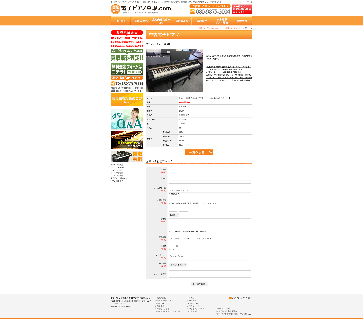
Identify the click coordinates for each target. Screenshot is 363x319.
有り (174, 256)
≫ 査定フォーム (193, 306)
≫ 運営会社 (191, 301)
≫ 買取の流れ (160, 298)
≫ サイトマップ (193, 311)
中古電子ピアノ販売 (230, 28)
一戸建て (208, 238)
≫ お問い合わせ (193, 303)
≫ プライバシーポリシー (196, 309)
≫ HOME (190, 298)
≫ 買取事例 (159, 306)
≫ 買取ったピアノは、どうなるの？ (169, 311)
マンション (188, 238)
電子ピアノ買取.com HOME (209, 28)
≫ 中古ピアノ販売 (162, 309)
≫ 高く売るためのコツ (164, 301)
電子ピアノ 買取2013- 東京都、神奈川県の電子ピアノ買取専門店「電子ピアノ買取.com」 (234, 311)
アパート (176, 238)
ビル (198, 238)
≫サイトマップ (246, 2)
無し (182, 256)
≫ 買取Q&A (159, 303)
